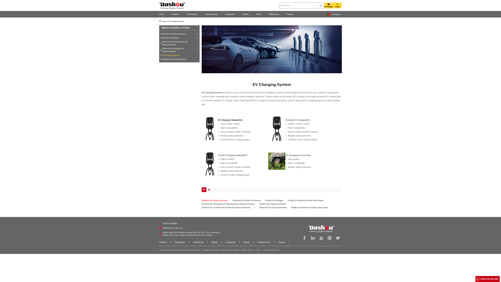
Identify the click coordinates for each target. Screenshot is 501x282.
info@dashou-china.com (173, 228)
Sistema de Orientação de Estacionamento (173, 49)
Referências (274, 14)
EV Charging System (170, 55)
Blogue (215, 242)
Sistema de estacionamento (272, 204)
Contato (290, 14)
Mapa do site (248, 250)
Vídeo (258, 14)
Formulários (192, 14)
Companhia (230, 14)
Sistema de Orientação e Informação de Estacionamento (228, 204)
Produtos (175, 14)
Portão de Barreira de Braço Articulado (309, 207)
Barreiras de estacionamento (273, 207)
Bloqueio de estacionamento (174, 59)
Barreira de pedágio (170, 38)
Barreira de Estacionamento (174, 34)
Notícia (246, 14)
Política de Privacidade (229, 250)
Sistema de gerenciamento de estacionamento (175, 43)
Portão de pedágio (274, 200)
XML (258, 250)
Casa (161, 14)
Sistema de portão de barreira (246, 200)
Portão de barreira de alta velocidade (305, 200)
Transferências (211, 14)
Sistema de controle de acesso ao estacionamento (226, 207)
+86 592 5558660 (170, 223)
